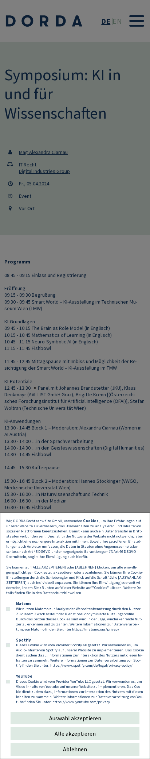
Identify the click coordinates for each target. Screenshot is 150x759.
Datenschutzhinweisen (62, 592)
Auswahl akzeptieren (75, 718)
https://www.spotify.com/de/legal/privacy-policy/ (91, 665)
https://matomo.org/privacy (95, 629)
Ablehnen (75, 749)
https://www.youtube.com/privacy (81, 701)
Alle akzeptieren (75, 733)
